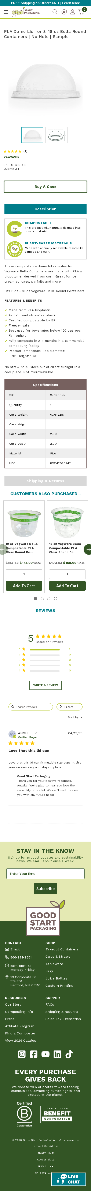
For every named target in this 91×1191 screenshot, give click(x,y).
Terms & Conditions (45, 1146)
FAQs (50, 1004)
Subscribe (45, 888)
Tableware (54, 964)
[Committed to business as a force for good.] (24, 1114)
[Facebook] (33, 1055)
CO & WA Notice (45, 1173)
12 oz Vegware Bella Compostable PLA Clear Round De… (65, 548)
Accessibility (45, 1159)
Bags (49, 971)
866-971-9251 (21, 957)
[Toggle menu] (6, 12)
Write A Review (45, 685)
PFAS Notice (45, 1166)
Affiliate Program (19, 1026)
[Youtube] (45, 1055)
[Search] (55, 12)
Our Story (13, 1004)
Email (15, 949)
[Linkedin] (57, 1055)
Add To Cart (24, 585)
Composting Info (19, 1012)
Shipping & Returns (45, 481)
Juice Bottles (57, 978)
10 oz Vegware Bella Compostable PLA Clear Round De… (22, 548)
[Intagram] (22, 1055)
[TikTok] (69, 1055)
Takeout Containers (62, 949)
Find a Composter (20, 1033)
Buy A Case (45, 186)
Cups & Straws (58, 956)
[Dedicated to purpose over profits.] (57, 1114)
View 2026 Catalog (20, 1040)
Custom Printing (59, 986)
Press (9, 1019)
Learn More (71, 3)
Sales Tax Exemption (63, 1019)
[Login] (72, 11)
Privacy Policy (46, 1152)
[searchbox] (30, 706)
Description (45, 209)
